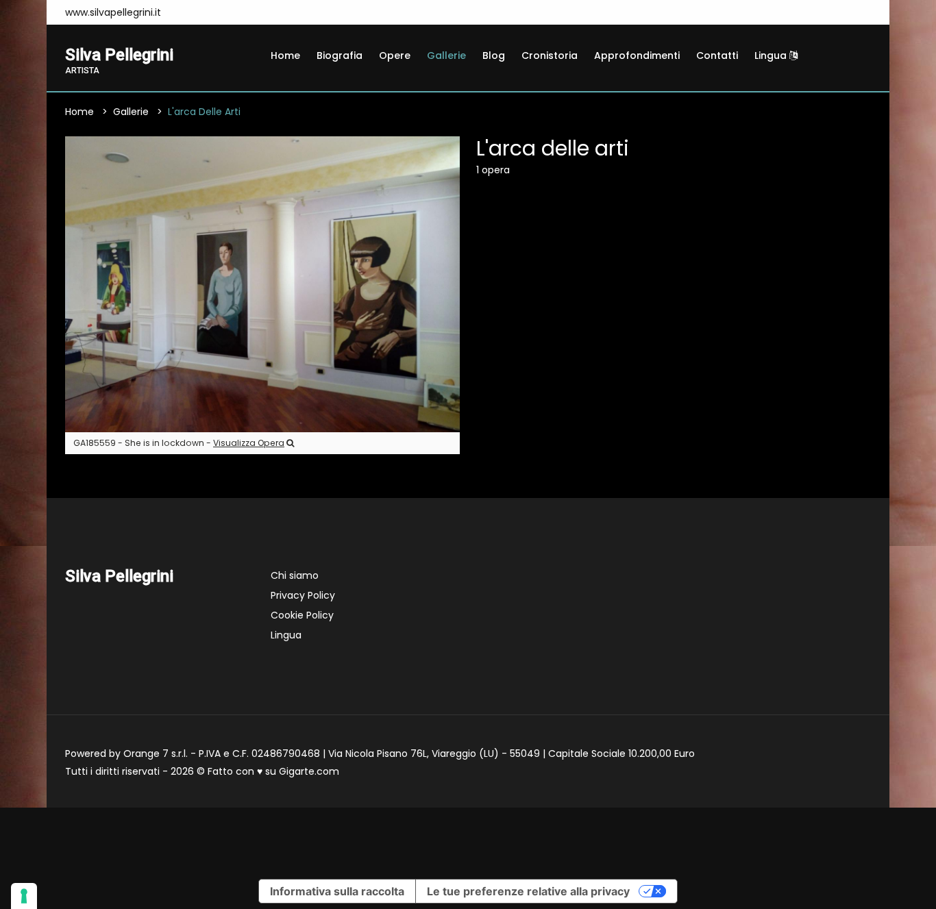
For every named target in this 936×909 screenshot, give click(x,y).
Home (285, 55)
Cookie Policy (302, 615)
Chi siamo (295, 575)
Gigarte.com (309, 771)
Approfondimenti (637, 55)
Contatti (717, 55)
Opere (394, 55)
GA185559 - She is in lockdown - (178, 443)
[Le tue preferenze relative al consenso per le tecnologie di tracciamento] (24, 896)
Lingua (771, 55)
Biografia (339, 55)
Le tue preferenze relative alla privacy (528, 891)
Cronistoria (549, 55)
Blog (493, 55)
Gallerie (446, 55)
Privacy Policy (303, 595)
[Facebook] (189, 12)
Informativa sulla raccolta (337, 891)
